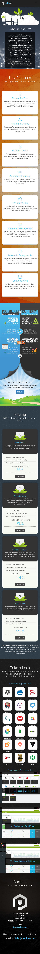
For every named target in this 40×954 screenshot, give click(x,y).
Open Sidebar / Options (24, 861)
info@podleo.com (20, 927)
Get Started (20, 392)
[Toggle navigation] (36, 2)
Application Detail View (24, 826)
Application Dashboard (24, 791)
